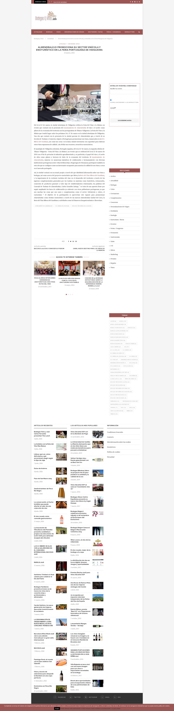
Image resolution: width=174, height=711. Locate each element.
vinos (132, 407)
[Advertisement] (105, 16)
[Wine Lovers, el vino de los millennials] (98, 540)
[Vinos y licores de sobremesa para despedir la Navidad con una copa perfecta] (61, 672)
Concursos (114, 202)
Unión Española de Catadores (119, 404)
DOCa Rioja (133, 362)
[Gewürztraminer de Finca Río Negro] (61, 489)
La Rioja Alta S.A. (116, 378)
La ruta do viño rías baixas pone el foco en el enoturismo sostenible (69, 280)
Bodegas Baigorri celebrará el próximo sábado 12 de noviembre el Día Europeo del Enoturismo (80, 515)
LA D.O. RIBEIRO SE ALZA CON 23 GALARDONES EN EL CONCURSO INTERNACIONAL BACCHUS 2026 (43, 550)
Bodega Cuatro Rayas (117, 327)
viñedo (129, 410)
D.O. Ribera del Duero (117, 353)
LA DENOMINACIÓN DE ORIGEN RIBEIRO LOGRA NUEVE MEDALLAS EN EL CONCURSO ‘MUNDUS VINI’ (43, 622)
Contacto (110, 437)
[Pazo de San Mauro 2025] (61, 479)
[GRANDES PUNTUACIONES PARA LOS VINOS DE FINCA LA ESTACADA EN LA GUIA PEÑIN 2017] (98, 650)
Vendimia (113, 407)
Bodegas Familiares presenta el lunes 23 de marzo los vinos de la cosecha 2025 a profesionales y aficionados (42, 592)
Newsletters (129, 32)
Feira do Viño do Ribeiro (118, 375)
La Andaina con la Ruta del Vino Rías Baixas (44, 445)
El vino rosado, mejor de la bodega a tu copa (80, 551)
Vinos (58, 32)
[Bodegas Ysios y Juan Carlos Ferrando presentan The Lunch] (61, 432)
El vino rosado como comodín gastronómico (43, 517)
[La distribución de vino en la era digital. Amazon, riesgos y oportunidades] (98, 561)
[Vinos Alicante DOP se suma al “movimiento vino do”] (98, 485)
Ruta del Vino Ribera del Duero (120, 388)
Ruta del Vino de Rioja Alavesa (120, 382)
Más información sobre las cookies (119, 442)
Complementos (116, 198)
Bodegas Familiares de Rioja (119, 337)
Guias (112, 241)
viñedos (114, 414)
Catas (112, 189)
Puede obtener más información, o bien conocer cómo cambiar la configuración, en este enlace (90, 708)
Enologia (114, 215)
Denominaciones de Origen (74, 32)
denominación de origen (118, 362)
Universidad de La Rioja (130, 401)
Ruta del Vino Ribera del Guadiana (92, 175)
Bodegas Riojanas (116, 343)
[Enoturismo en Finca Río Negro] (61, 686)
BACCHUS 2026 (39, 648)
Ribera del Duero (130, 378)
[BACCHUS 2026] (61, 648)
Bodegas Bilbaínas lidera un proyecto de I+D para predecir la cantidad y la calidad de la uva (80, 474)
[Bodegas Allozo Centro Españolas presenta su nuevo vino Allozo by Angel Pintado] (98, 497)
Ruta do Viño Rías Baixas (118, 394)
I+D (112, 246)
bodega (122, 321)
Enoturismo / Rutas (95, 32)
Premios (113, 259)
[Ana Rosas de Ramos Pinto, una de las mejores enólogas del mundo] (98, 583)
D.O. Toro (114, 359)
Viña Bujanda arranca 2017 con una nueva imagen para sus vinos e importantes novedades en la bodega (80, 668)
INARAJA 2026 (39, 562)
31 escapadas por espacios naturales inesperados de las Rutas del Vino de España (80, 598)
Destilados (114, 211)
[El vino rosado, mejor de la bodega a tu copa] (98, 550)
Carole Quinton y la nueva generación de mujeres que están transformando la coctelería (43, 608)
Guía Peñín (133, 375)
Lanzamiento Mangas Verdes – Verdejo (78, 624)
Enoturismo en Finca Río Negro (43, 687)
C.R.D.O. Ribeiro (115, 346)
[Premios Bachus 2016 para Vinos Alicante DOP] (98, 573)
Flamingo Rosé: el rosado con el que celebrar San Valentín (43, 661)
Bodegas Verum (131, 343)
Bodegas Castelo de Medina (119, 330)
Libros (113, 250)
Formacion (114, 233)
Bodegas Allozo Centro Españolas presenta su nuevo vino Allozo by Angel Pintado (81, 500)
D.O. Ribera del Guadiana (62, 206)
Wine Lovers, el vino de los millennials (81, 541)
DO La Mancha (115, 366)
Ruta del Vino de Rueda (117, 385)
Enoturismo (114, 369)
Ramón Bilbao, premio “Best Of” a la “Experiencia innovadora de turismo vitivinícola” (80, 612)
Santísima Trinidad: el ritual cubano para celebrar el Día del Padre (44, 577)
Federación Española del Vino (119, 372)
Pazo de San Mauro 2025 (62, 2)
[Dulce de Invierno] (61, 469)
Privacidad (110, 457)
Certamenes (115, 193)
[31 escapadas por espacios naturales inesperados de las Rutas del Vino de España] (98, 595)
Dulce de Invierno (40, 468)
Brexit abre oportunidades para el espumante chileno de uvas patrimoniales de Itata (81, 684)
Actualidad (38, 32)
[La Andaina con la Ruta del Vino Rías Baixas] (61, 444)
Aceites (113, 176)
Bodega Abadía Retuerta (118, 324)
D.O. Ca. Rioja (115, 350)
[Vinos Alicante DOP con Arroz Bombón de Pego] (98, 432)
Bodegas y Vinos (39, 38)
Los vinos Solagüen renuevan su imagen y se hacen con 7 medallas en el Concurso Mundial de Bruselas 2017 (80, 638)
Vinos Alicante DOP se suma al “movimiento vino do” (80, 487)
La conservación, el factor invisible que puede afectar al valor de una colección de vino (44, 505)
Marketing (114, 254)
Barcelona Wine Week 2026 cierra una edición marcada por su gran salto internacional (44, 637)
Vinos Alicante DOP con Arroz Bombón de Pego (79, 433)
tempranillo (114, 401)
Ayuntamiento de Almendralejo (75, 128)
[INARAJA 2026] (61, 563)
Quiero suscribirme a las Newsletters (124, 102)
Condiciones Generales (115, 432)
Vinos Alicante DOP (116, 410)
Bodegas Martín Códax (117, 340)
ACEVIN (113, 321)
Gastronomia (115, 237)
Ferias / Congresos (114, 32)
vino (123, 407)
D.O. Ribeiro (127, 350)
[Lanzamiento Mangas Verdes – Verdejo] (98, 624)
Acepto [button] (57, 708)
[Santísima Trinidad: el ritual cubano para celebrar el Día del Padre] (61, 575)
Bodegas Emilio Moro (117, 334)
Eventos (113, 224)
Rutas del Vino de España (118, 398)
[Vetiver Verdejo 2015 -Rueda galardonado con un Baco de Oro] (98, 459)
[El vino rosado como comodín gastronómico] (61, 517)
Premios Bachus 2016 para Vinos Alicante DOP (80, 573)
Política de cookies (113, 452)
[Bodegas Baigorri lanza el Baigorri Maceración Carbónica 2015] (98, 528)
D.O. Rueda (133, 356)
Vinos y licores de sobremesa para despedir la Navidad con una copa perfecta (44, 675)
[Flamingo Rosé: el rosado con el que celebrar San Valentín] (61, 660)
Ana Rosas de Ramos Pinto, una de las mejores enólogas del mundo (81, 585)
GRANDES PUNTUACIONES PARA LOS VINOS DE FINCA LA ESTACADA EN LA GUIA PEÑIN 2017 (80, 653)
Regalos (113, 263)
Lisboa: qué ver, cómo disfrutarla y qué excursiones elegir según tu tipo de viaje (43, 457)
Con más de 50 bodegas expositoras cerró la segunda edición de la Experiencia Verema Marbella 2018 (94, 282)
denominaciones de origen (129, 359)
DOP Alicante (128, 366)
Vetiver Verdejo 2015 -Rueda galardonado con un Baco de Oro (80, 460)
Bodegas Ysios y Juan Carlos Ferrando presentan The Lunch (42, 434)
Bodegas (49, 32)
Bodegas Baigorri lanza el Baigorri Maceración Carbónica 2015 (80, 530)
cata (126, 346)
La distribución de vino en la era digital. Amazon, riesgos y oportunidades (80, 562)
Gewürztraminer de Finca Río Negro (43, 490)
